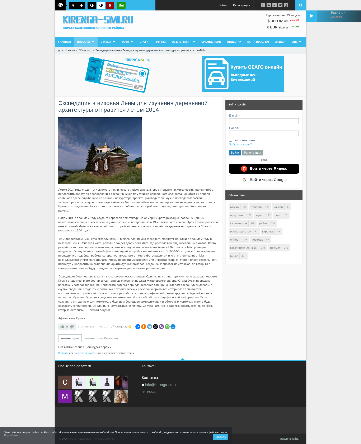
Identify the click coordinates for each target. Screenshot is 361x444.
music (234, 256)
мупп (259, 215)
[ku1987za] (79, 382)
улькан (278, 207)
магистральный (240, 231)
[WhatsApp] (167, 326)
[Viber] (161, 326)
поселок (257, 239)
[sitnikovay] (79, 396)
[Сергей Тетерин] (65, 382)
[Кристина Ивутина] (107, 396)
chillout (234, 239)
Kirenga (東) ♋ (123, 326)
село (278, 215)
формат (274, 247)
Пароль (234, 128)
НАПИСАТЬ (149, 391)
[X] (155, 326)
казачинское (238, 223)
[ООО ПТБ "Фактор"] (93, 396)
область (256, 207)
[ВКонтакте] (137, 326)
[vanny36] (121, 396)
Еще (294, 41)
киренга (267, 231)
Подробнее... (12, 435)
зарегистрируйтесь (85, 353)
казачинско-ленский (243, 247)
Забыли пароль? (240, 144)
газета (234, 207)
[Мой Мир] (172, 326)
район (263, 223)
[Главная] (59, 50)
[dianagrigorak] (121, 382)
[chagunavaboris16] (107, 382)
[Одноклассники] (143, 326)
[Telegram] (149, 326)
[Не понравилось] (72, 326)
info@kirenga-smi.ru (162, 385)
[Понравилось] (62, 326)
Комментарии (70, 338)
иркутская (237, 215)
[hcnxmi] (93, 382)
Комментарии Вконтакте (101, 338)
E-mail (233, 115)
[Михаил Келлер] (65, 396)
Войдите (63, 353)
